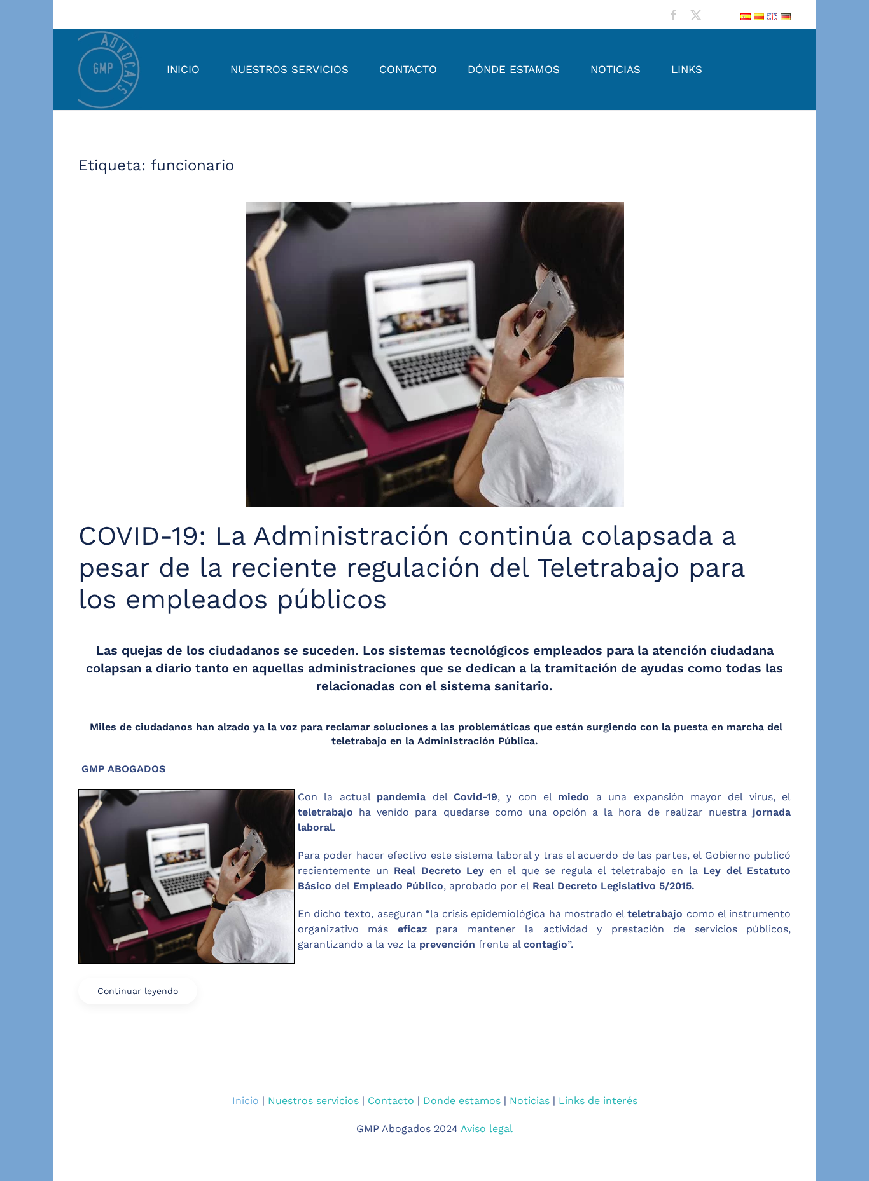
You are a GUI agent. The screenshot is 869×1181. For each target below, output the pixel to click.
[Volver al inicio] (110, 69)
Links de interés (598, 1101)
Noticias (615, 69)
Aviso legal (487, 1129)
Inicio (183, 69)
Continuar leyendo (137, 991)
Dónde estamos (514, 69)
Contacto (408, 69)
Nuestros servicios (289, 69)
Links (686, 69)
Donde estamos (462, 1101)
